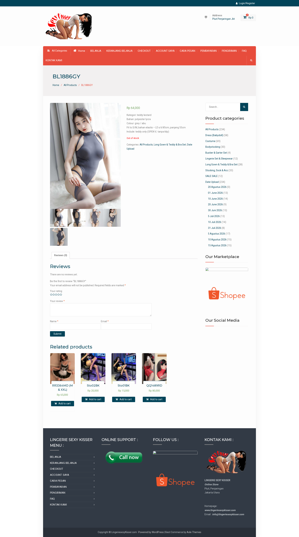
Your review (57, 301)
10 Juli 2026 (214, 222)
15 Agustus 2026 (217, 245)
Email (105, 321)
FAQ (244, 50)
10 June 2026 (215, 198)
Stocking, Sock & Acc (216, 170)
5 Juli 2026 (214, 216)
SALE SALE (211, 176)
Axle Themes (194, 532)
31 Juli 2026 (214, 228)
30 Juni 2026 (215, 210)
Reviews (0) (60, 255)
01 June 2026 (215, 192)
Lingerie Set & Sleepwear (219, 158)
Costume (210, 141)
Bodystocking (212, 146)
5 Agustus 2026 (216, 233)
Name (54, 321)
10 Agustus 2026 (217, 239)
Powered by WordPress (151, 532)
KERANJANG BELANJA (119, 50)
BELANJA (95, 50)
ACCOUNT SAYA (165, 50)
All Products (70, 85)
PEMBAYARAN (208, 50)
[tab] (61, 255)
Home (81, 50)
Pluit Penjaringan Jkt (223, 19)
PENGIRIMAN (229, 50)
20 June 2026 (215, 204)
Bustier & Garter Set (216, 152)
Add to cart (64, 403)
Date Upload (212, 182)
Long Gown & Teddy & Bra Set (170, 144)
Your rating (56, 291)
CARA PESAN (187, 50)
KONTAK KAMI (54, 60)
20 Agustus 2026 (217, 187)
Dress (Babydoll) (214, 135)
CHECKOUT (144, 50)
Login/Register (247, 3)
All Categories (59, 50)
